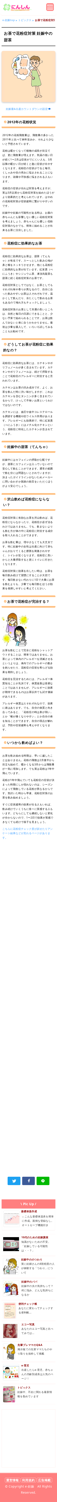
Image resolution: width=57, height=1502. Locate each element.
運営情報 (12, 1480)
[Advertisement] (28, 875)
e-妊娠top (8, 20)
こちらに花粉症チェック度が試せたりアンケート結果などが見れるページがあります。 (27, 833)
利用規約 (28, 1480)
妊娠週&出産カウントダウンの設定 (27, 109)
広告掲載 (44, 1480)
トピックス (25, 20)
